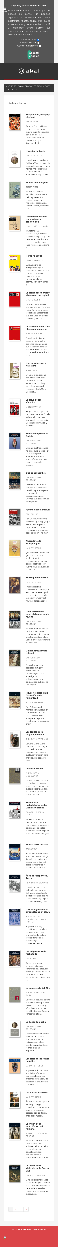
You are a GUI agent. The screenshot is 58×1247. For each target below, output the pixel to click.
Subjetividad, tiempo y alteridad (38, 116)
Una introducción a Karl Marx (36, 364)
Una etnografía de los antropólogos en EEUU (38, 911)
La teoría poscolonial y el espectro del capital (38, 294)
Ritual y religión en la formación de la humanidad (37, 695)
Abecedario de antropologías (33, 542)
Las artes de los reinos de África (37, 1060)
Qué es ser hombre (36, 473)
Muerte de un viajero (37, 182)
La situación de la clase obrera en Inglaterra (38, 328)
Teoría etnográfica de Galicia (37, 435)
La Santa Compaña (36, 1022)
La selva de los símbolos (33, 401)
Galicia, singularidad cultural (36, 652)
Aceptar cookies (30, 54)
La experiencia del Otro (38, 988)
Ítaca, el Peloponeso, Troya (37, 877)
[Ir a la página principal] (29, 71)
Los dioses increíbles (37, 1092)
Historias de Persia (35, 151)
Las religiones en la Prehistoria (36, 953)
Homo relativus (34, 255)
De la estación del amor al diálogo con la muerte (37, 614)
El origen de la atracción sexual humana (34, 1126)
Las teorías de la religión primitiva (35, 733)
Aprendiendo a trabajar (38, 509)
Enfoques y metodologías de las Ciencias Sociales (36, 805)
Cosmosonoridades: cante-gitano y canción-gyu (36, 219)
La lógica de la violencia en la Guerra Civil (37, 1168)
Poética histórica (34, 768)
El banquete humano (37, 577)
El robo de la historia (37, 844)
